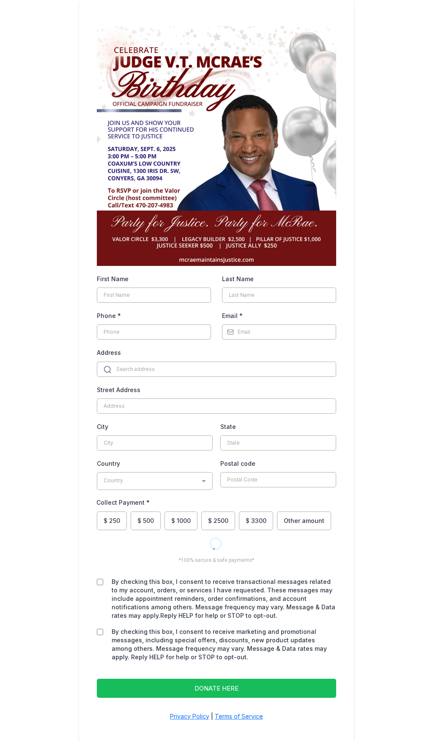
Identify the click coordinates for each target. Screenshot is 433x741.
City (102, 426)
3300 (256, 520)
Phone (109, 315)
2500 (218, 520)
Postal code (237, 463)
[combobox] (155, 481)
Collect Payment (123, 502)
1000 (181, 520)
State (228, 426)
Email (232, 315)
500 (145, 520)
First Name (113, 278)
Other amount (304, 520)
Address (109, 352)
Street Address (118, 389)
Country (108, 463)
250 (112, 520)
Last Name (238, 278)
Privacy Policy (189, 716)
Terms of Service (239, 716)
